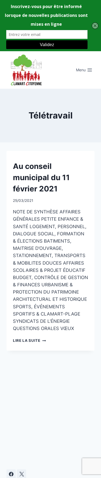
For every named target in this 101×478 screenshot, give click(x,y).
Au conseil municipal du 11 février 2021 (41, 177)
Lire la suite (29, 340)
